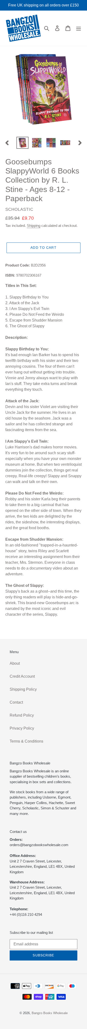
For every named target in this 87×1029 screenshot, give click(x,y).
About (15, 663)
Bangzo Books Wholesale (50, 1013)
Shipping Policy (23, 689)
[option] (22, 143)
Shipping (33, 225)
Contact (16, 702)
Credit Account (22, 676)
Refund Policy (22, 715)
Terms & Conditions (26, 741)
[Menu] (78, 28)
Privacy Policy (22, 728)
